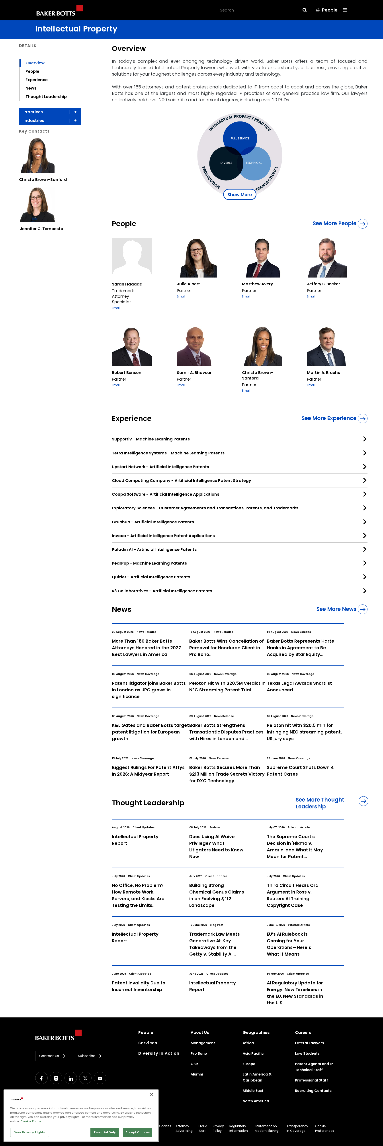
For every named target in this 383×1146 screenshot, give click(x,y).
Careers (303, 1032)
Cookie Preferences (324, 1128)
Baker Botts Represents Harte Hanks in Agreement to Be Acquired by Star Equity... (300, 647)
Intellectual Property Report (135, 839)
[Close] (151, 1094)
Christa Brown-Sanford (43, 179)
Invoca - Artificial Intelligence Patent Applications (163, 535)
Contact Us (49, 1055)
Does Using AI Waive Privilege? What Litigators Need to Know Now (216, 846)
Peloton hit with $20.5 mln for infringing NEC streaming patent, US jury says (304, 732)
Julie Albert (188, 284)
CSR (194, 1063)
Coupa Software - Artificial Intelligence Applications (165, 494)
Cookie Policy (30, 1121)
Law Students (307, 1053)
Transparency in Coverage (297, 1128)
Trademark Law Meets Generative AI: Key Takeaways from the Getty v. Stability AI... (214, 944)
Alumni (197, 1074)
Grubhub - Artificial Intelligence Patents (153, 522)
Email (116, 308)
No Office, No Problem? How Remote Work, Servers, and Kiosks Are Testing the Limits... (138, 895)
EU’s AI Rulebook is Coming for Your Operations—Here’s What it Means (289, 944)
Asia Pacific (253, 1053)
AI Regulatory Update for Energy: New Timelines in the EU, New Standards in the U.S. (295, 993)
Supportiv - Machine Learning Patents (151, 439)
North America (256, 1101)
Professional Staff (311, 1080)
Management (203, 1043)
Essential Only (105, 1132)
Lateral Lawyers (309, 1043)
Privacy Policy (218, 1128)
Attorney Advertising (184, 1128)
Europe (249, 1063)
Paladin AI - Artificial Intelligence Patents (154, 549)
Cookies (165, 1126)
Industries (33, 120)
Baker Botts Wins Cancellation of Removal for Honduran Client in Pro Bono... (226, 647)
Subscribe (86, 1055)
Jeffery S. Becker (323, 284)
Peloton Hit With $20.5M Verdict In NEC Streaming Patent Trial (227, 686)
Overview (35, 63)
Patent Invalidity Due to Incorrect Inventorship (138, 986)
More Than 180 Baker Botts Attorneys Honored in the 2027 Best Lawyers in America (146, 647)
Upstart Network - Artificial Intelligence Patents (160, 466)
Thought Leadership (46, 96)
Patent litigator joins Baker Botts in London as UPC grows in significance (149, 690)
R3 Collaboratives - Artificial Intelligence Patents (162, 591)
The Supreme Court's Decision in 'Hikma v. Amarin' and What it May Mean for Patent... (295, 846)
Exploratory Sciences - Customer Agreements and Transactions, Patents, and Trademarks (205, 508)
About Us (200, 1032)
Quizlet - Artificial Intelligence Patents (151, 577)
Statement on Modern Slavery (267, 1128)
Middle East (253, 1090)
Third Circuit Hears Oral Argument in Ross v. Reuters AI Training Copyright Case (293, 895)
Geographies (256, 1032)
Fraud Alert (203, 1128)
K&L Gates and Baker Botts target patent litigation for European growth (150, 732)
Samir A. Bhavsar (194, 372)
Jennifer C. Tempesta (41, 228)
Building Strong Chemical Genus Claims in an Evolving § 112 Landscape (216, 895)
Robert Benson (126, 372)
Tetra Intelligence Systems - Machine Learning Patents (168, 453)
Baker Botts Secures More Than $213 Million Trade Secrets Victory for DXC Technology (227, 774)
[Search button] (309, 10)
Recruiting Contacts (313, 1090)
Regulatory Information (238, 1128)
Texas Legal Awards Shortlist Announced (299, 686)
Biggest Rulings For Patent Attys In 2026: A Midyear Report (148, 770)
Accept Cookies (137, 1132)
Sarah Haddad (127, 284)
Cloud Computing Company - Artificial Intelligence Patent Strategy (181, 480)
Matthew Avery (257, 284)
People (32, 71)
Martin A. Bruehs (323, 372)
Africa (248, 1043)
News (30, 88)
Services (147, 1043)
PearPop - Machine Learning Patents (149, 563)
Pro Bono (199, 1053)
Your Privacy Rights (29, 1132)
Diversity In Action (159, 1053)
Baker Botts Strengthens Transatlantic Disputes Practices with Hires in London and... (226, 732)
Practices (33, 112)
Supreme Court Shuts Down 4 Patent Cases (300, 770)
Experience (36, 79)
